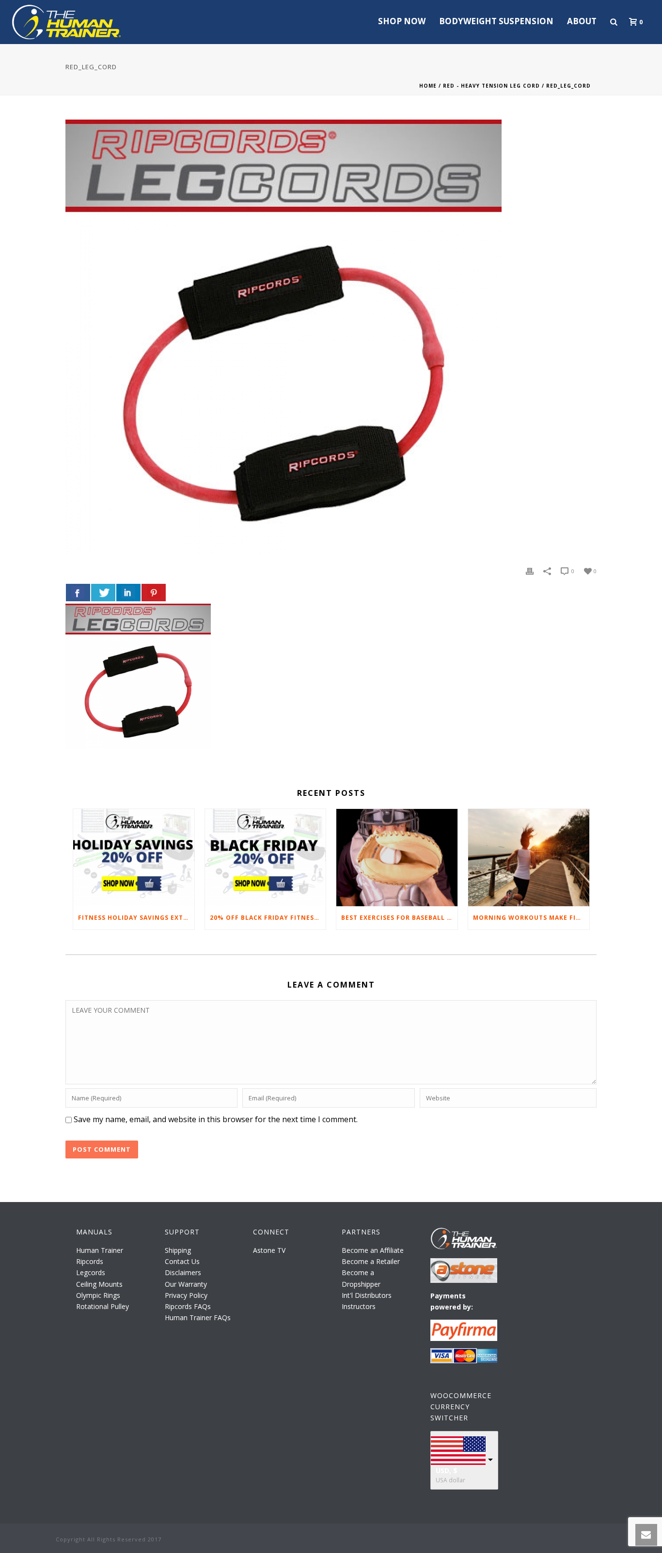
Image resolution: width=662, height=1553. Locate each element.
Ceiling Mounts (99, 1284)
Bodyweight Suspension (496, 21)
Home (428, 85)
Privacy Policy (186, 1295)
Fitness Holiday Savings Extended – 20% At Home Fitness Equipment (136, 918)
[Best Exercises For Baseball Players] (396, 857)
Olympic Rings (98, 1295)
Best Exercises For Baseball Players (399, 918)
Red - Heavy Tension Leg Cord (491, 85)
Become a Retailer (371, 1261)
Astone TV (269, 1250)
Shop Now (402, 21)
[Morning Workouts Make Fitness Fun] (528, 857)
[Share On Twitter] (103, 592)
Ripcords (89, 1261)
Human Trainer (99, 1250)
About (582, 21)
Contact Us (182, 1261)
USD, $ (446, 1470)
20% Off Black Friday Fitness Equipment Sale (268, 918)
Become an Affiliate (373, 1250)
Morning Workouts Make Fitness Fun (531, 918)
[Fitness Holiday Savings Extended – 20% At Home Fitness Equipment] (133, 857)
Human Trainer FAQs (198, 1317)
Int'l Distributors (367, 1295)
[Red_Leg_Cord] (331, 337)
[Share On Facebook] (78, 592)
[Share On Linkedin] (128, 592)
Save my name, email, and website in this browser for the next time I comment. (216, 1119)
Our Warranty (186, 1284)
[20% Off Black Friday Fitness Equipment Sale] (265, 857)
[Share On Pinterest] (154, 592)
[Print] (530, 570)
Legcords (90, 1272)
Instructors (359, 1306)
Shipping (178, 1250)
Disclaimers (183, 1272)
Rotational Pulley (102, 1306)
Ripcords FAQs (188, 1306)
